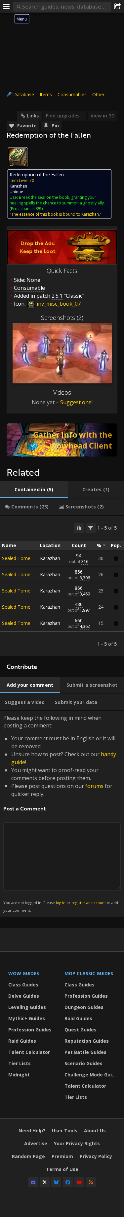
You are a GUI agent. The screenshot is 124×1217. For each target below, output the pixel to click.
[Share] (117, 6)
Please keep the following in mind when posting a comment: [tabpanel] (60, 813)
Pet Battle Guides (85, 1052)
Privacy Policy (96, 1156)
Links (33, 115)
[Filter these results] (91, 528)
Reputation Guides (86, 1041)
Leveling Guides (27, 1007)
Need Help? (32, 1130)
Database (23, 94)
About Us (95, 1130)
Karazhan (18, 186)
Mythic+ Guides (26, 1018)
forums (94, 786)
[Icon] (18, 157)
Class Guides (23, 984)
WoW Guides (23, 973)
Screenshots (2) (62, 318)
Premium (62, 1156)
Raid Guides (22, 1041)
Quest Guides (80, 1029)
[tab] (34, 489)
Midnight (19, 1074)
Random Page (28, 1156)
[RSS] (91, 1182)
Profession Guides (30, 1029)
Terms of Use (62, 1169)
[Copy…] (79, 528)
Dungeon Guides (83, 1007)
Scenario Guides (83, 1063)
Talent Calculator (29, 1052)
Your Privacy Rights (77, 1143)
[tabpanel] (62, 586)
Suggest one (76, 402)
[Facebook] (68, 1182)
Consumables (72, 94)
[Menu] (6, 6)
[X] (45, 1182)
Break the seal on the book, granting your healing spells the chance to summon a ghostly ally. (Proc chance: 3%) (57, 203)
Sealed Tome (16, 558)
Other (98, 94)
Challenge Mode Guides (90, 1074)
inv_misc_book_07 (58, 303)
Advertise (35, 1143)
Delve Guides (23, 996)
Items (46, 94)
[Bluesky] (56, 1182)
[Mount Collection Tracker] (62, 439)
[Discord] (33, 1182)
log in (60, 902)
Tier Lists (19, 1063)
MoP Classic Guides (88, 973)
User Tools (64, 1130)
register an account (88, 902)
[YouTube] (79, 1182)
